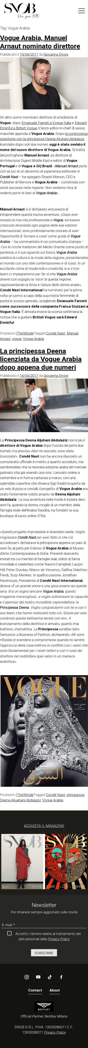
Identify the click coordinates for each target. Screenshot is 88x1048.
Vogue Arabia (33, 339)
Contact (35, 990)
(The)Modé (25, 333)
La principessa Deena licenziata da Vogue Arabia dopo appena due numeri (41, 359)
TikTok (50, 977)
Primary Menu (81, 11)
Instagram (27, 977)
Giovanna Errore (56, 54)
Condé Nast (55, 333)
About (55, 990)
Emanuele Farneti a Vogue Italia (46, 123)
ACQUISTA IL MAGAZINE (44, 826)
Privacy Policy (59, 939)
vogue (17, 339)
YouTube (38, 977)
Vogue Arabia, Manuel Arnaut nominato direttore (40, 42)
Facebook (61, 977)
